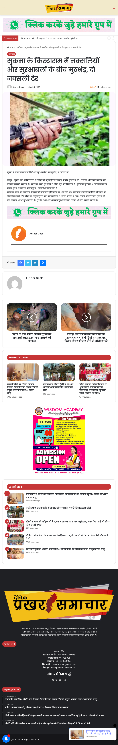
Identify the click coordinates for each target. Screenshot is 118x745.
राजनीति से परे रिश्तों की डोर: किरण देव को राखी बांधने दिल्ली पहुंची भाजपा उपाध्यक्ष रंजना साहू (22, 389)
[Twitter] (28, 263)
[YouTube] (61, 680)
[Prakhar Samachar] (59, 7)
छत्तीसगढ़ (20, 47)
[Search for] (114, 8)
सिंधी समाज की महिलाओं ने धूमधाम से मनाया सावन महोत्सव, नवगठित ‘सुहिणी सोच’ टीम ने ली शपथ (55, 38)
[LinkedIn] (35, 263)
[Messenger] (43, 263)
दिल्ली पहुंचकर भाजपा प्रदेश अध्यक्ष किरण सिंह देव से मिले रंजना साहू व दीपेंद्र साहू (65, 549)
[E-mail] (12, 250)
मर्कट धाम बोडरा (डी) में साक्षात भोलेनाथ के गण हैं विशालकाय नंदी (58, 387)
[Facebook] (21, 263)
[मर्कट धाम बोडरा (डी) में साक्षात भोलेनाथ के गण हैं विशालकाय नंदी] (59, 372)
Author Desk (18, 87)
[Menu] (3, 8)
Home (12, 47)
